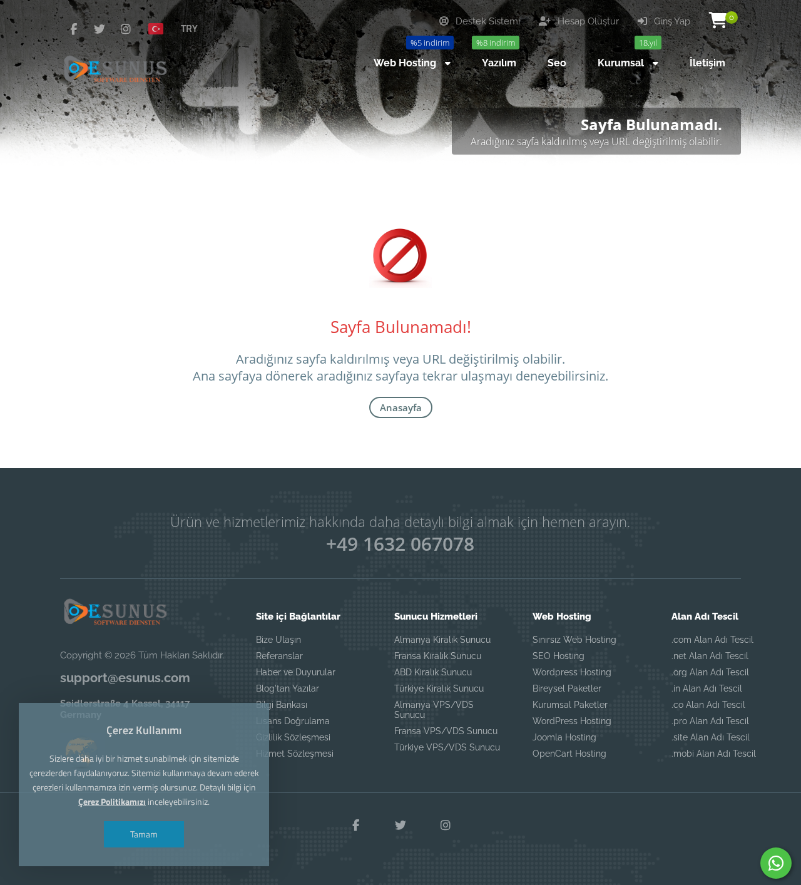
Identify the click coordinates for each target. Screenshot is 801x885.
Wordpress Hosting (572, 672)
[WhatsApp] (776, 863)
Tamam (144, 834)
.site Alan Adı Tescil (710, 737)
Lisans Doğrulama (293, 721)
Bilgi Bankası (281, 705)
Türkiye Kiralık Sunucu (439, 688)
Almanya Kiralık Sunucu (442, 640)
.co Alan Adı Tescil (708, 705)
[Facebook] (73, 29)
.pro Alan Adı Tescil (710, 721)
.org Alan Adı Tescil (710, 672)
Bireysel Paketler (567, 688)
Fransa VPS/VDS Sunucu (445, 731)
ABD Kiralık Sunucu (433, 672)
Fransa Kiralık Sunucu (437, 656)
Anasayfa (401, 407)
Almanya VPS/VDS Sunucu (434, 710)
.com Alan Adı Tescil (712, 640)
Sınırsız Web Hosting (574, 640)
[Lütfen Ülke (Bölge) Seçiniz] (160, 28)
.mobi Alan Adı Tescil (713, 754)
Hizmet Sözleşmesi (295, 754)
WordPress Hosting (572, 721)
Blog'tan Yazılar (287, 688)
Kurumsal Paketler (570, 705)
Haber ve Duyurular (295, 672)
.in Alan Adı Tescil (706, 688)
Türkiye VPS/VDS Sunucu (447, 747)
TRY (189, 28)
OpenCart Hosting (569, 754)
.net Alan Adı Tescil (709, 656)
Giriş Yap (670, 21)
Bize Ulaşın (278, 640)
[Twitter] (99, 29)
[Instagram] (126, 29)
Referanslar (279, 656)
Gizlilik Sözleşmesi (293, 737)
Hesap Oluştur (587, 21)
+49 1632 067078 (400, 543)
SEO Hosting (558, 656)
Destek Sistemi (486, 21)
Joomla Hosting (564, 737)
